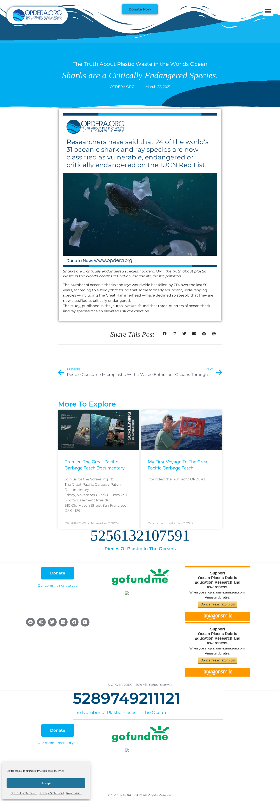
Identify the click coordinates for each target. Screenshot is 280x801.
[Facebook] (74, 622)
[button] (268, 11)
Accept (46, 783)
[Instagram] (41, 622)
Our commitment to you (58, 585)
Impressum (74, 793)
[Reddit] (30, 622)
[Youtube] (85, 622)
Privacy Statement (52, 793)
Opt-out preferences (23, 793)
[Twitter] (52, 622)
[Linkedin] (63, 622)
